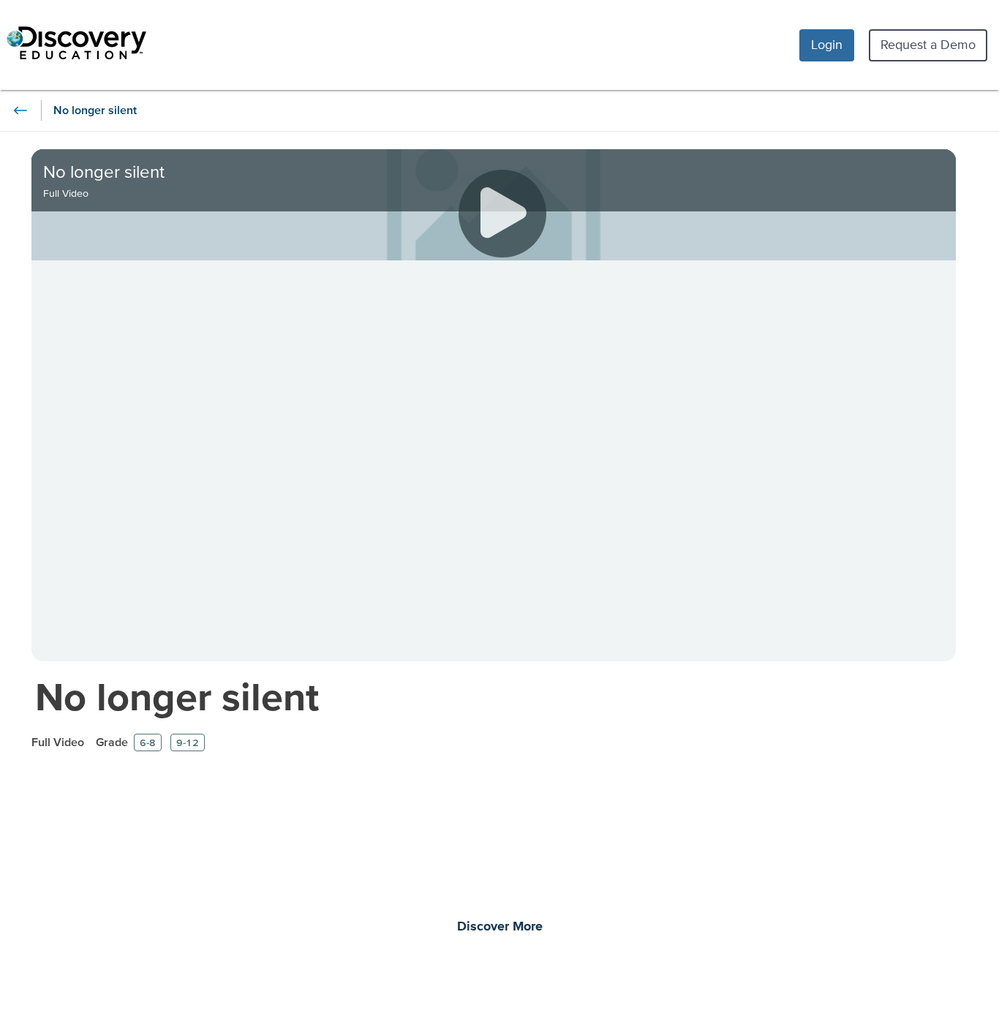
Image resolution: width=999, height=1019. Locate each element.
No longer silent (177, 696)
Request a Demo (928, 44)
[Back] (20, 110)
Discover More (500, 926)
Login (826, 44)
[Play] (502, 213)
